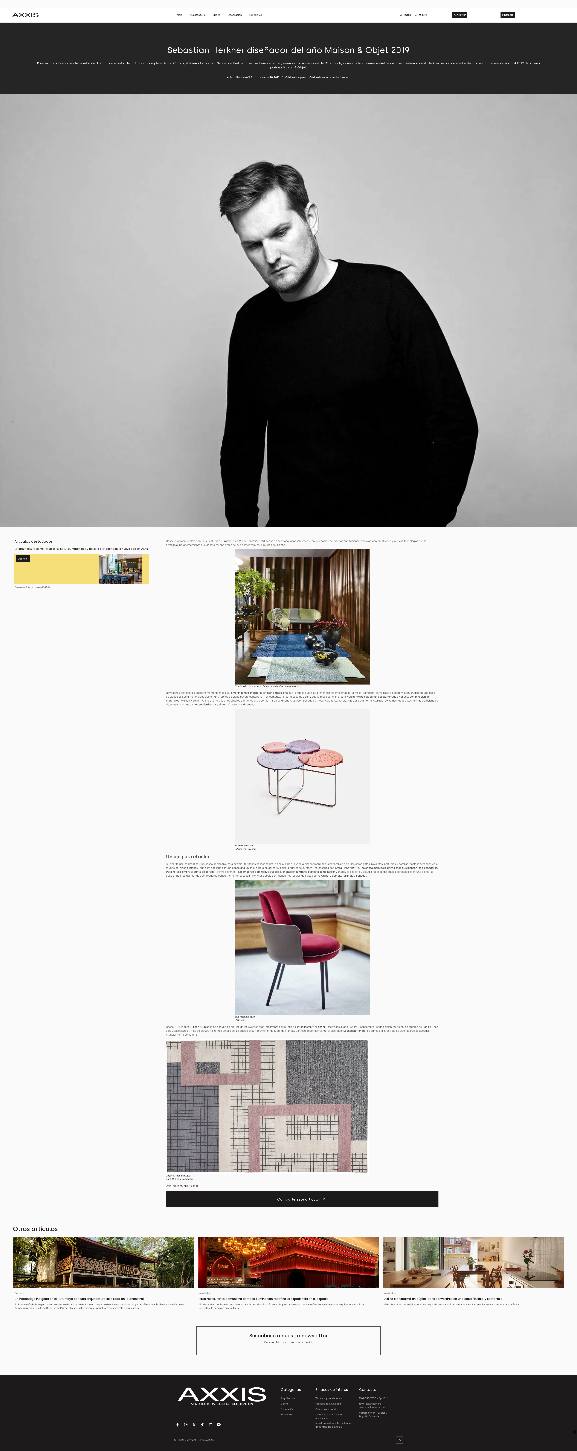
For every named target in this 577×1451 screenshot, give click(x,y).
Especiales (255, 15)
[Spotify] (220, 1426)
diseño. (281, 545)
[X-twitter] (196, 1426)
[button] (324, 1199)
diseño (307, 696)
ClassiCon (296, 700)
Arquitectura (197, 15)
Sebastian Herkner (258, 541)
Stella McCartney (345, 868)
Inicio (179, 15)
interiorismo (304, 1026)
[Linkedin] (212, 1426)
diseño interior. (189, 868)
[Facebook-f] (179, 1426)
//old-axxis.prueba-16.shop (182, 1185)
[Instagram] (187, 1426)
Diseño (216, 15)
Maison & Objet (199, 1026)
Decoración (235, 15)
